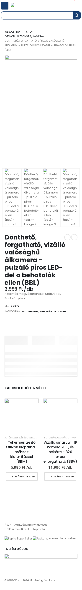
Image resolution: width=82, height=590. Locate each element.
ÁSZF (8, 525)
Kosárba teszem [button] (23, 476)
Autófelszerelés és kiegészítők (22, 437)
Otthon (60, 311)
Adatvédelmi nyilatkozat (30, 525)
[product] (22, 416)
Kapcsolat (39, 529)
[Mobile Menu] (4, 6)
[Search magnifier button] (77, 15)
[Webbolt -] (19, 5)
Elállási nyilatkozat (17, 529)
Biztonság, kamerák (37, 311)
